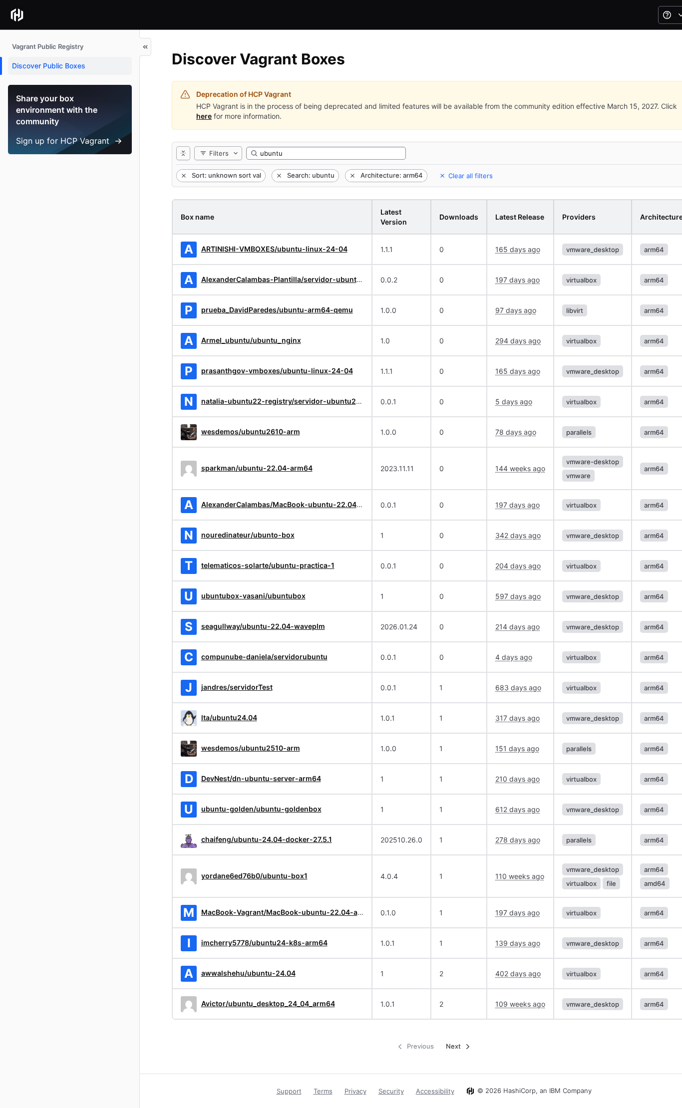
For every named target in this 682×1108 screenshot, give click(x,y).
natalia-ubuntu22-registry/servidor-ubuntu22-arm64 (293, 401)
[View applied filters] (183, 153)
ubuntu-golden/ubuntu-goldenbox (261, 809)
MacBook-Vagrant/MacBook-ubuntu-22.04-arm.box (291, 912)
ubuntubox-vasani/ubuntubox (253, 595)
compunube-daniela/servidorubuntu (264, 656)
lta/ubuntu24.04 (229, 717)
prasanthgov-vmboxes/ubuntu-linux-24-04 (277, 370)
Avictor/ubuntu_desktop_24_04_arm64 (268, 1003)
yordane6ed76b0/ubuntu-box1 (254, 875)
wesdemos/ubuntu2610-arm (250, 431)
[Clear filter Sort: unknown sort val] (183, 176)
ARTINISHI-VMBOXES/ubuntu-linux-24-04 (274, 249)
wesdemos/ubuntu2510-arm (250, 748)
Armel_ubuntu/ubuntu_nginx (251, 340)
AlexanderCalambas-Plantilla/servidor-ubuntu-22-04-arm (302, 279)
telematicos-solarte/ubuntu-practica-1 (268, 565)
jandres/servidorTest (237, 687)
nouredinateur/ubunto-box (248, 535)
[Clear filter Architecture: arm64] (351, 176)
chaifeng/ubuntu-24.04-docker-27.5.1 (266, 839)
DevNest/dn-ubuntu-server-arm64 (261, 778)
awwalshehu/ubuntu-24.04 (248, 973)
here (204, 116)
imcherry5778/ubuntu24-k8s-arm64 (264, 942)
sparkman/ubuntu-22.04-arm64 (257, 468)
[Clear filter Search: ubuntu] (278, 176)
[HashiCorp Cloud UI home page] (17, 15)
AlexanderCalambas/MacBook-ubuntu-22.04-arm (287, 504)
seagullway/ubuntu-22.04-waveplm (263, 626)
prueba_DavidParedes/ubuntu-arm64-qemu (277, 309)
